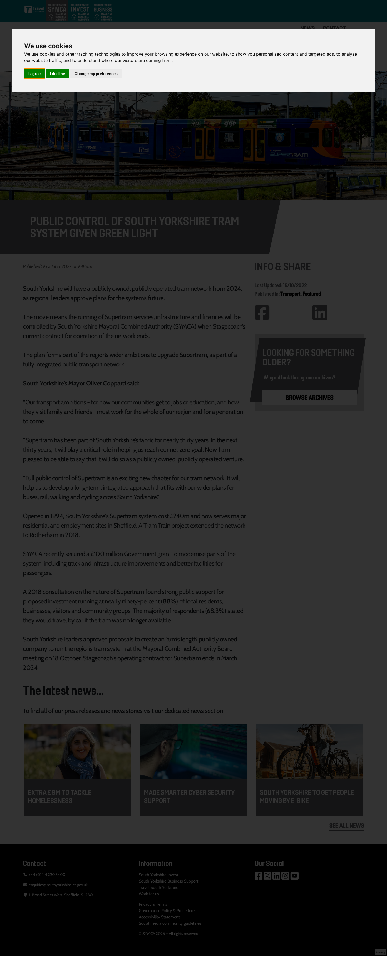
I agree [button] (34, 73)
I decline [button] (57, 73)
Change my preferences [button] (96, 73)
